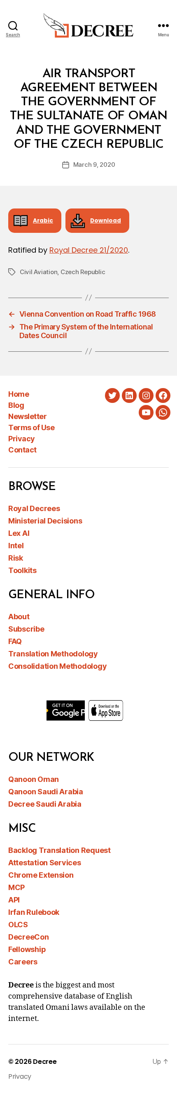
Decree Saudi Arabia (45, 804)
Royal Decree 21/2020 (88, 250)
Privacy (21, 438)
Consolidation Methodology (57, 666)
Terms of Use (31, 427)
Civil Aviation (38, 272)
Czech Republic (83, 272)
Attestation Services (44, 862)
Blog (16, 405)
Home (18, 394)
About (19, 616)
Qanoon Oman (33, 779)
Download (105, 221)
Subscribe (26, 629)
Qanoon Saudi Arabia (45, 791)
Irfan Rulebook (33, 912)
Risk (15, 558)
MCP (16, 887)
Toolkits (22, 570)
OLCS (18, 924)
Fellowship (27, 949)
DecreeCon (28, 937)
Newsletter (27, 416)
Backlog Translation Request (59, 850)
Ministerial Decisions (45, 520)
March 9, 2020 (94, 164)
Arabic (43, 221)
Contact (22, 449)
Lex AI (18, 533)
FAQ (15, 641)
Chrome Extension (41, 875)
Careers (22, 961)
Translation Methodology (53, 653)
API (14, 899)
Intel (16, 545)
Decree (44, 1061)
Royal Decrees (34, 508)
